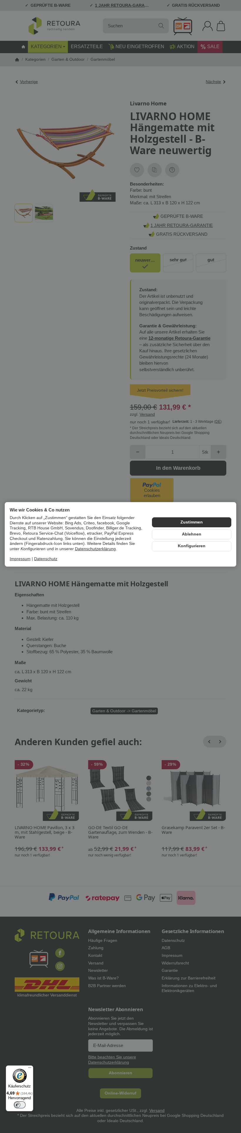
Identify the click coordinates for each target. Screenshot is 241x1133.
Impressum (20, 559)
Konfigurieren (191, 546)
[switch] (20, 1104)
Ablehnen (191, 534)
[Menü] (29, 1069)
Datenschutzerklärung (95, 549)
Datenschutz (45, 559)
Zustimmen (191, 522)
